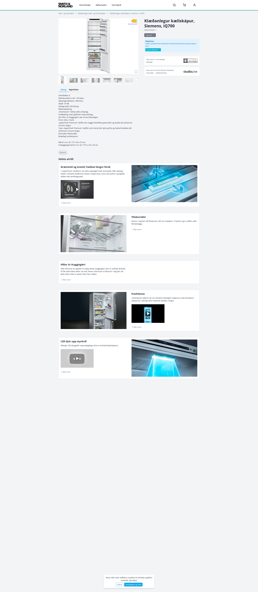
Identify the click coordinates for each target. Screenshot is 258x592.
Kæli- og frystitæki (66, 13)
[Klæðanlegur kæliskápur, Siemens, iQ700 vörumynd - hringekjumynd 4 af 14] (96, 80)
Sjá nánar (133, 580)
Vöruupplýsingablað (132, 24)
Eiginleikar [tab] (74, 89)
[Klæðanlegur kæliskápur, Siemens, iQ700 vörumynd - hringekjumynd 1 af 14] (62, 80)
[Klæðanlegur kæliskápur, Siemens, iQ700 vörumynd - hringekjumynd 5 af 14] (107, 80)
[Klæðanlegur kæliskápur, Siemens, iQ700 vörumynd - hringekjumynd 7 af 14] (129, 80)
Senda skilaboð (152, 50)
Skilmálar (149, 62)
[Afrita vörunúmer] (155, 30)
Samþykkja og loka (133, 584)
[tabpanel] (98, 120)
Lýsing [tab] (63, 89)
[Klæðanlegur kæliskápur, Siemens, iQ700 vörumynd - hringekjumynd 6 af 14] (118, 80)
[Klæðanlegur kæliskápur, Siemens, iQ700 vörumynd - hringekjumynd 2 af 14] (74, 80)
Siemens (63, 152)
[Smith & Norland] (65, 5)
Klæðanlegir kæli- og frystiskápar (92, 13)
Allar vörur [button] (67, 203)
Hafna (119, 584)
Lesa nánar (150, 73)
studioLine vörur (161, 73)
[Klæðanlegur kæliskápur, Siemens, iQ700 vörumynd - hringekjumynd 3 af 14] (85, 80)
